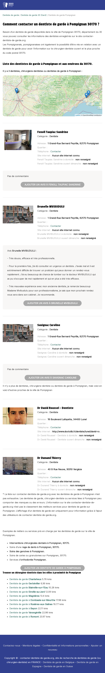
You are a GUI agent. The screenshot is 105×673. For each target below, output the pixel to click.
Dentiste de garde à (32, 600)
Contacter (55, 151)
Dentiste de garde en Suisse (58, 666)
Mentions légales (31, 645)
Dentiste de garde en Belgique (58, 662)
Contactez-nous (11, 645)
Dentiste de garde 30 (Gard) (34, 15)
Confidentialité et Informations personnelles (65, 645)
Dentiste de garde (11, 15)
